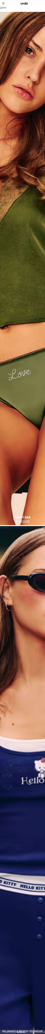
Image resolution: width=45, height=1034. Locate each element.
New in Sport (22, 1032)
